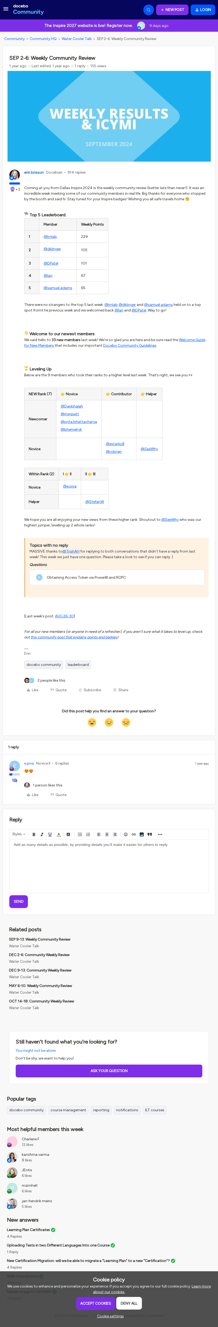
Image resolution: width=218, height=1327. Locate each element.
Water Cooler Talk (77, 39)
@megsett (70, 414)
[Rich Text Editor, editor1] (109, 866)
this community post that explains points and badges (74, 637)
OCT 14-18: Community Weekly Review (41, 1001)
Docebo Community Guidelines (129, 345)
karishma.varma (35, 1154)
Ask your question (109, 1071)
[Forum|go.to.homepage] (28, 10)
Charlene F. (31, 1139)
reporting (101, 1110)
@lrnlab (50, 236)
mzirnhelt (30, 1185)
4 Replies (14, 1236)
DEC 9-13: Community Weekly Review (40, 970)
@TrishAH (70, 551)
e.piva (29, 763)
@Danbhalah (72, 406)
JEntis (27, 1170)
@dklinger (52, 249)
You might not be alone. (36, 1050)
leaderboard (78, 664)
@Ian (48, 275)
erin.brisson (34, 172)
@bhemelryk (71, 429)
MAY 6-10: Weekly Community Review (40, 986)
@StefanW (94, 501)
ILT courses (154, 1110)
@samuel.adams (58, 288)
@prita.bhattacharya (79, 421)
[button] (6, 11)
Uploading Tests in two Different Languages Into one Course (58, 1245)
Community (14, 39)
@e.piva (70, 486)
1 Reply (12, 1252)
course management (68, 1110)
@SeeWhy (149, 449)
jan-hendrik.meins (37, 1201)
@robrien (114, 451)
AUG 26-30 (64, 616)
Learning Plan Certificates (28, 1230)
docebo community (44, 664)
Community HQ (43, 39)
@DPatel (51, 263)
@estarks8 (115, 444)
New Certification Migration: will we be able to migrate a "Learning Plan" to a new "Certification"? (88, 1260)
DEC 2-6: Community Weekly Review (39, 955)
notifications (127, 1110)
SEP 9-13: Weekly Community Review (39, 939)
